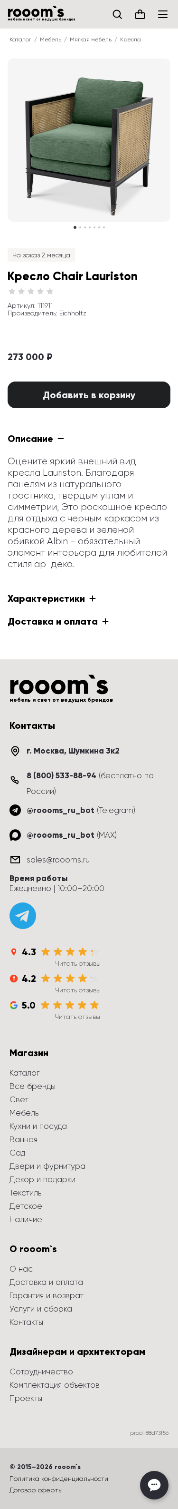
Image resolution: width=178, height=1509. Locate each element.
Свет (18, 1099)
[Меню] (162, 14)
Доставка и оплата (46, 1282)
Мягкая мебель (91, 39)
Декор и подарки (42, 1179)
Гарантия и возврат (46, 1295)
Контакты (26, 1322)
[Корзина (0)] (140, 14)
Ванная (23, 1139)
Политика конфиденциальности (58, 1478)
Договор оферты (36, 1490)
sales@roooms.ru (58, 859)
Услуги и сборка (40, 1308)
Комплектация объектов (54, 1385)
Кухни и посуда (38, 1126)
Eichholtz (72, 313)
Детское (25, 1206)
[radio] (12, 291)
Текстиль (25, 1192)
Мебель (50, 39)
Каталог (20, 39)
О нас (21, 1269)
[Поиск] (117, 14)
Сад (17, 1152)
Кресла (130, 39)
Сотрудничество (41, 1371)
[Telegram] (22, 915)
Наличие (25, 1219)
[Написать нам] (154, 1485)
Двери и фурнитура (47, 1166)
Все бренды (32, 1086)
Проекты (25, 1398)
